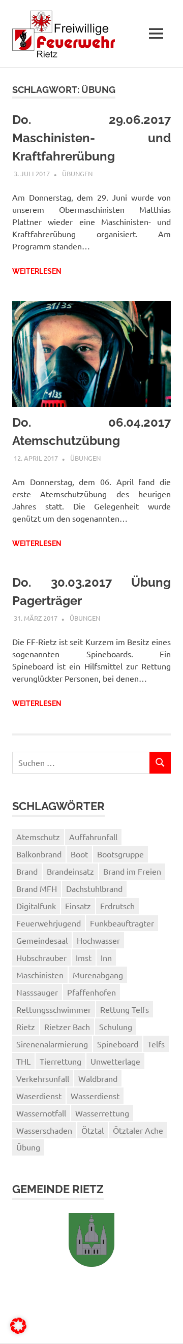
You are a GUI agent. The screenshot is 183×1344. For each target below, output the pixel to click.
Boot (79, 854)
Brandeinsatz (70, 871)
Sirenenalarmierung (52, 1044)
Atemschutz (38, 836)
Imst (84, 957)
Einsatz (78, 906)
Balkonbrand (39, 854)
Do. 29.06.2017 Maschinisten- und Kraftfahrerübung (91, 138)
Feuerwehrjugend (48, 923)
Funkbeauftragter (122, 923)
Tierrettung (60, 1061)
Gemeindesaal (42, 940)
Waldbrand (97, 1078)
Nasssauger (37, 992)
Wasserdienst (95, 1096)
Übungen (77, 173)
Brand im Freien (132, 871)
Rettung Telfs (124, 1009)
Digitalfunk (36, 906)
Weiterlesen (37, 271)
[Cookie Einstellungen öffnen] (18, 1330)
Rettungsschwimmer (53, 1009)
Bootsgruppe (120, 854)
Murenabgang (98, 975)
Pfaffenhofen (91, 992)
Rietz (25, 1026)
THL (23, 1061)
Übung (28, 1147)
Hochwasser (98, 940)
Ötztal (92, 1130)
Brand (27, 871)
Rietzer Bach (67, 1026)
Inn (106, 957)
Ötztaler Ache (138, 1130)
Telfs (156, 1044)
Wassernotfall (41, 1113)
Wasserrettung (102, 1113)
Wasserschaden (44, 1130)
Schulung (115, 1026)
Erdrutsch (117, 906)
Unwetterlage (115, 1061)
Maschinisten (40, 975)
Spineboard (117, 1044)
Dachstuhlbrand (94, 888)
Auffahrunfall (93, 836)
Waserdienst (39, 1096)
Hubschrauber (41, 957)
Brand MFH (36, 888)
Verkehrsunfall (42, 1078)
